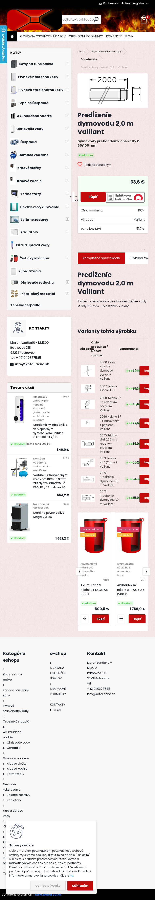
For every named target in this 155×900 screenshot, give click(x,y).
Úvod (81, 51)
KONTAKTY (114, 36)
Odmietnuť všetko (48, 886)
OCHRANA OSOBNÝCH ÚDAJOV (43, 36)
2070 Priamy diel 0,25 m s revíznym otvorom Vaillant (108, 444)
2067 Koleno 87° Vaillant (108, 388)
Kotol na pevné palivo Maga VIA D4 (48, 515)
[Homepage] (12, 36)
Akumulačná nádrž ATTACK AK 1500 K (131, 590)
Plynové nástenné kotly (106, 51)
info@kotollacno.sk (32, 364)
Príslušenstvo (89, 59)
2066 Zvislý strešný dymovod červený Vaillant (107, 370)
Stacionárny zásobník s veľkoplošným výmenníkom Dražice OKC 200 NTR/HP (50, 431)
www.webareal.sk (48, 895)
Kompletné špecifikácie (101, 258)
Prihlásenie (110, 3)
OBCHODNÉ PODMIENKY (86, 36)
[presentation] (80, 571)
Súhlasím (80, 885)
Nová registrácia (136, 3)
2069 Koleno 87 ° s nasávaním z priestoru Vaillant (110, 423)
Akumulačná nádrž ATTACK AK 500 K (94, 590)
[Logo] (34, 20)
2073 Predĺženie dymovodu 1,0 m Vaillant (109, 498)
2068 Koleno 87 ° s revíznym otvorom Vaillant (110, 404)
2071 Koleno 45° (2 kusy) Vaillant (108, 462)
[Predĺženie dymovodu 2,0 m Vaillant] (113, 90)
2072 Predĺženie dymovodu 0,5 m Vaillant (109, 479)
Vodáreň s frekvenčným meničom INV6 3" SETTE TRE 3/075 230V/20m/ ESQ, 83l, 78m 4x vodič (50, 481)
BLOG (129, 36)
